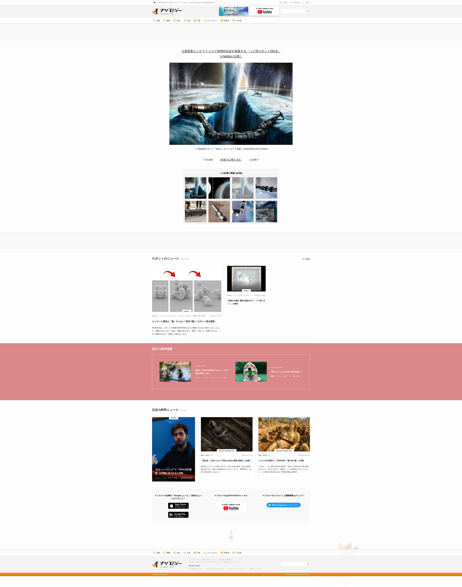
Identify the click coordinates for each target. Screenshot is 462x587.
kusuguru (192, 566)
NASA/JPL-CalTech (258, 148)
